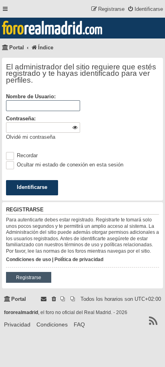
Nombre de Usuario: (31, 96)
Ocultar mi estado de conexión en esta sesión (69, 165)
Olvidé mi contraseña (30, 137)
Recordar (26, 155)
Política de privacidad (78, 259)
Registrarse (28, 277)
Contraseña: (21, 119)
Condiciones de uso (28, 259)
